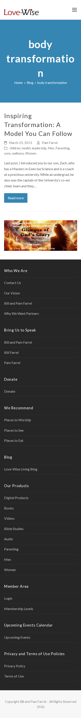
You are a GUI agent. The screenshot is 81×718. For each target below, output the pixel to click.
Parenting (63, 148)
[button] (74, 10)
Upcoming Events (17, 637)
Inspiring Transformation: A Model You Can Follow (38, 124)
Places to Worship (17, 420)
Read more (16, 198)
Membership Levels (18, 609)
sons (7, 153)
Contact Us (12, 283)
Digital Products (16, 498)
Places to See (14, 430)
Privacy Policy (14, 666)
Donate (9, 391)
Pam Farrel (49, 143)
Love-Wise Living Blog (20, 469)
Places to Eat (13, 440)
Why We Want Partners (21, 313)
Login (8, 598)
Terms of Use (14, 676)
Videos (9, 518)
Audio (8, 539)
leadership (39, 148)
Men (51, 148)
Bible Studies (14, 529)
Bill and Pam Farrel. (33, 701)
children (15, 148)
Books (9, 508)
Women (30, 153)
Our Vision (12, 293)
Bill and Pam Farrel (18, 303)
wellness (18, 153)
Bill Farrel (11, 352)
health (26, 148)
